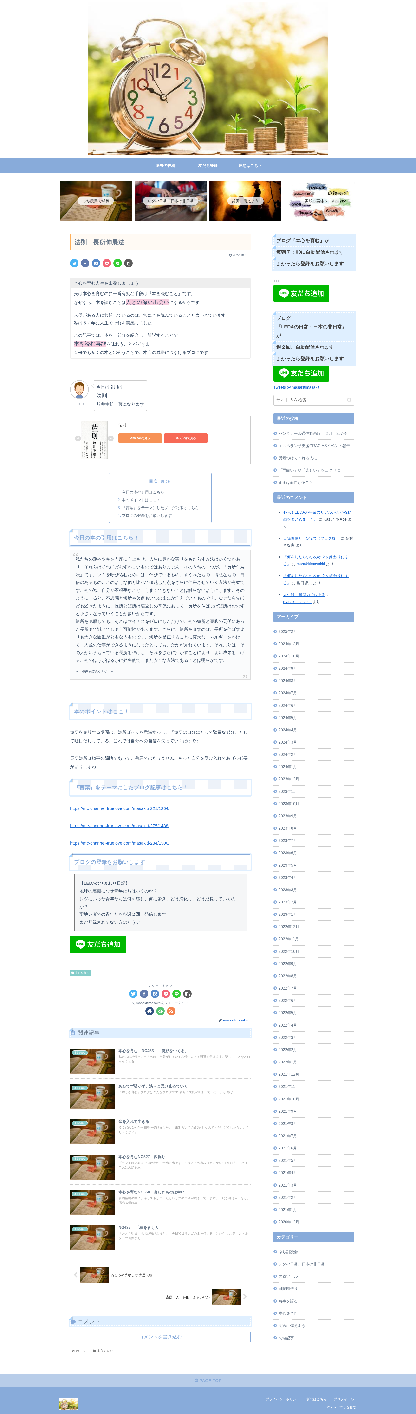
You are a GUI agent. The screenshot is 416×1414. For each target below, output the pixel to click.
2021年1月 (288, 1209)
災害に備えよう (292, 1325)
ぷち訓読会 (288, 1252)
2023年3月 (288, 890)
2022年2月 (288, 1050)
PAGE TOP (209, 1380)
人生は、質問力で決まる (304, 595)
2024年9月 (288, 668)
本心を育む (81, 972)
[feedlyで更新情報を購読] (160, 1011)
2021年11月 (289, 1087)
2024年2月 (288, 754)
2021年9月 (288, 1111)
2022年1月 (288, 1062)
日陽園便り (288, 1289)
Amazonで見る (140, 438)
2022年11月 (289, 939)
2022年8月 (288, 976)
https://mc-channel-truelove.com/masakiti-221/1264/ (119, 808)
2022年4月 (288, 1025)
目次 (153, 481)
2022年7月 (288, 988)
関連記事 (286, 1338)
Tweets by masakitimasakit (296, 387)
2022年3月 (288, 1037)
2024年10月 (289, 656)
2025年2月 (288, 631)
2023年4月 (288, 877)
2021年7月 (288, 1136)
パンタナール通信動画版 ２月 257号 (313, 433)
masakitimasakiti (311, 564)
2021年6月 (288, 1148)
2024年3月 (288, 742)
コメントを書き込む (160, 1336)
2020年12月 (289, 1222)
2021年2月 (288, 1197)
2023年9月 (288, 816)
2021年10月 (289, 1099)
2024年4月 (288, 730)
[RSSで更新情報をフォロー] (171, 1011)
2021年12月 (289, 1074)
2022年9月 (288, 963)
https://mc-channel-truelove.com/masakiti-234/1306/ (119, 843)
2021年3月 (288, 1185)
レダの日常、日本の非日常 (302, 1264)
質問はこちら (316, 1399)
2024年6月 (288, 705)
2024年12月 (289, 644)
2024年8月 (288, 680)
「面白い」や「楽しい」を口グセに (309, 470)
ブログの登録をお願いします (147, 515)
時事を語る (288, 1301)
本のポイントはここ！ (141, 500)
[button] (349, 400)
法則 (122, 425)
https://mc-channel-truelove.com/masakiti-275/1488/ (119, 825)
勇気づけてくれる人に (298, 458)
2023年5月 (288, 865)
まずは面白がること (296, 482)
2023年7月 (288, 840)
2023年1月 (288, 914)
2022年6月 (288, 1000)
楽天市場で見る (186, 438)
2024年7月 (288, 693)
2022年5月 (288, 1013)
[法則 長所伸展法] (96, 263)
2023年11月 (289, 791)
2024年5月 (288, 717)
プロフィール (344, 1399)
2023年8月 (288, 828)
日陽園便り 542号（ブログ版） (311, 538)
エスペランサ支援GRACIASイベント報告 (314, 445)
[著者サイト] (149, 1011)
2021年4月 (288, 1173)
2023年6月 (288, 853)
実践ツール (288, 1276)
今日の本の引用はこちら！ (145, 492)
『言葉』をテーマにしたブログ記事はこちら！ (162, 507)
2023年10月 (289, 804)
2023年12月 (289, 779)
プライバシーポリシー (282, 1399)
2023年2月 (288, 902)
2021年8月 (288, 1123)
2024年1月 (288, 766)
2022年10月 (289, 951)
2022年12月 (289, 927)
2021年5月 (288, 1160)
